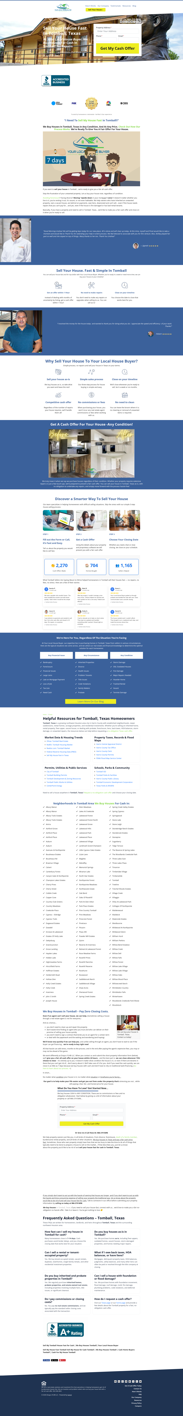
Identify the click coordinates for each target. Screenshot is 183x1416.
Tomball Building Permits (57, 775)
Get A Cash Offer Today (133, 1386)
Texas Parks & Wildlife (105, 786)
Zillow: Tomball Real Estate (57, 741)
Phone (99, 36)
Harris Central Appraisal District (109, 744)
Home (45, 714)
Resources (126, 6)
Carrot (70, 1395)
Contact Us (138, 1389)
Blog (134, 6)
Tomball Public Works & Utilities (59, 782)
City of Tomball (53, 771)
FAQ (140, 1394)
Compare (138, 1406)
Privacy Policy (137, 1403)
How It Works (90, 6)
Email (121, 36)
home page (120, 1303)
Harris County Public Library (107, 778)
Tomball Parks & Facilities (106, 775)
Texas (50, 714)
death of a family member (126, 1137)
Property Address (104, 27)
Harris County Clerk (104, 751)
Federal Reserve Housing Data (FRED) (61, 752)
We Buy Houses (104, 803)
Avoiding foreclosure (51, 198)
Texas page (106, 1303)
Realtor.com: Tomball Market (58, 748)
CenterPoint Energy (54, 786)
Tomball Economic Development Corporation (114, 782)
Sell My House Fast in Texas (58, 755)
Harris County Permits (105, 755)
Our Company (103, 6)
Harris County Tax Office (106, 748)
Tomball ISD (101, 771)
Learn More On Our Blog (91, 701)
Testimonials (115, 6)
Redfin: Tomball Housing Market (59, 745)
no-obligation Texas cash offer (120, 731)
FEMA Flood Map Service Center (109, 758)
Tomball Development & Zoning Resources (64, 778)
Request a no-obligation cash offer (98, 792)
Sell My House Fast (90, 120)
